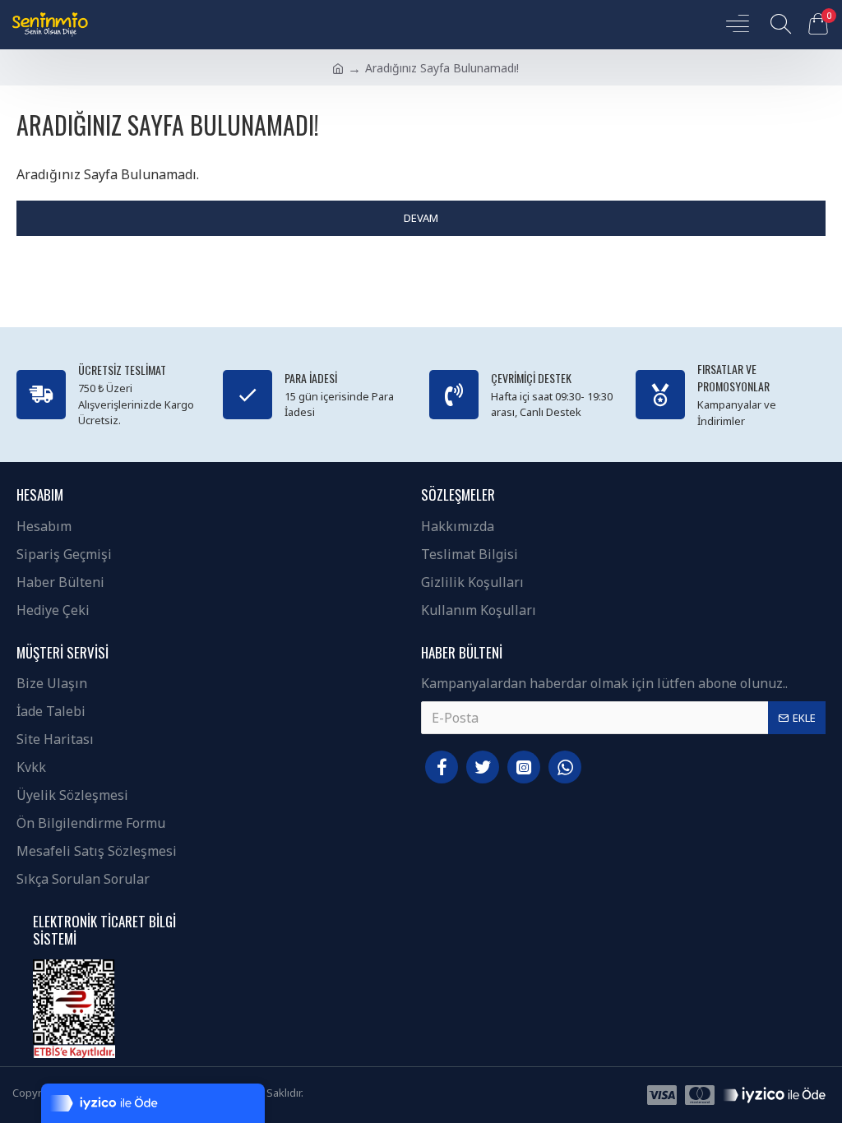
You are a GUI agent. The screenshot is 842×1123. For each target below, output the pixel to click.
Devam (421, 217)
